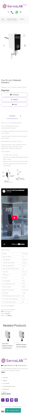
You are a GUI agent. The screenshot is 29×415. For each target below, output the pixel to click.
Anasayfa (5, 377)
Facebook (2, 400)
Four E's (22, 19)
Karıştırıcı (14, 87)
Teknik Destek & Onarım (9, 386)
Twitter (7, 400)
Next (25, 45)
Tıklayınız (9, 315)
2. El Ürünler (6, 383)
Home (2, 19)
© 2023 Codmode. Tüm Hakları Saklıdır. (11, 406)
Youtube (11, 400)
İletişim (5, 392)
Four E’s (8, 313)
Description (12, 116)
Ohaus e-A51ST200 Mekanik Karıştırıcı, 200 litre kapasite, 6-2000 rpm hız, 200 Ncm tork (21, 345)
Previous (4, 45)
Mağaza (5, 380)
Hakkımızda (6, 389)
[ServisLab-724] (15, 6)
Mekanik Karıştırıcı (12, 19)
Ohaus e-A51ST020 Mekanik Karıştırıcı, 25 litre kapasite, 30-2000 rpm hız (7, 346)
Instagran (16, 400)
